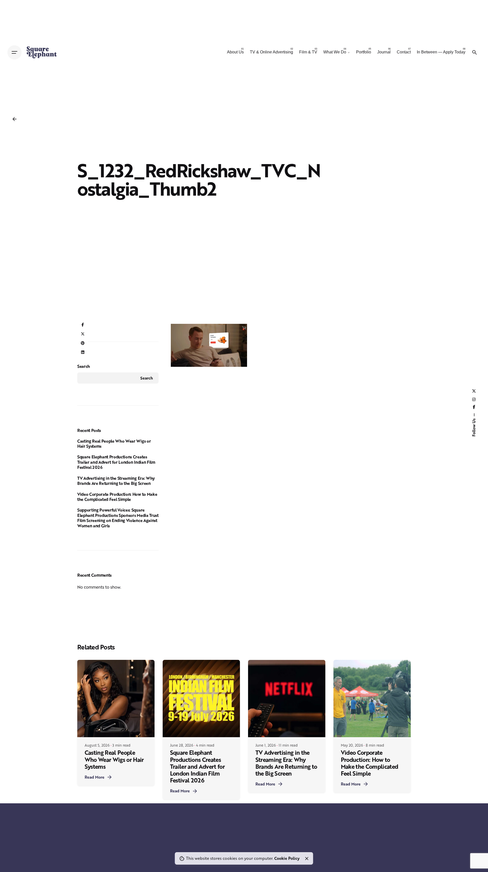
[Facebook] (82, 325)
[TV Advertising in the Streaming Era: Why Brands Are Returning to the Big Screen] (286, 698)
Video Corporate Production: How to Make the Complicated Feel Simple (117, 496)
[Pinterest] (82, 343)
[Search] (474, 52)
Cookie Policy (287, 858)
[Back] (14, 119)
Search (83, 366)
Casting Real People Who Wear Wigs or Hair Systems (114, 443)
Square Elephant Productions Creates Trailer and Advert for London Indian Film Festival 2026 (116, 462)
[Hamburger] (14, 52)
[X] (82, 334)
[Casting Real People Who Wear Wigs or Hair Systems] (116, 698)
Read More (94, 777)
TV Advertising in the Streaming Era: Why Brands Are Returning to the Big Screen (116, 480)
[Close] (307, 858)
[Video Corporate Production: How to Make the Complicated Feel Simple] (372, 698)
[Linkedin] (82, 352)
